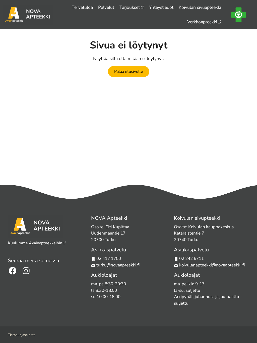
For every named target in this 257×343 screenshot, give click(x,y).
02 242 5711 (191, 258)
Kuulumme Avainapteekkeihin (35, 243)
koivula (186, 265)
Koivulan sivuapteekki (200, 7)
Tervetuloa (82, 7)
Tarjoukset (129, 7)
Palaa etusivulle (128, 71)
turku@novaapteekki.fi (117, 265)
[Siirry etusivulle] (28, 14)
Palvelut (106, 7)
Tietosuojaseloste (21, 334)
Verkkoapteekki (202, 22)
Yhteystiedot (161, 7)
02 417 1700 (108, 258)
